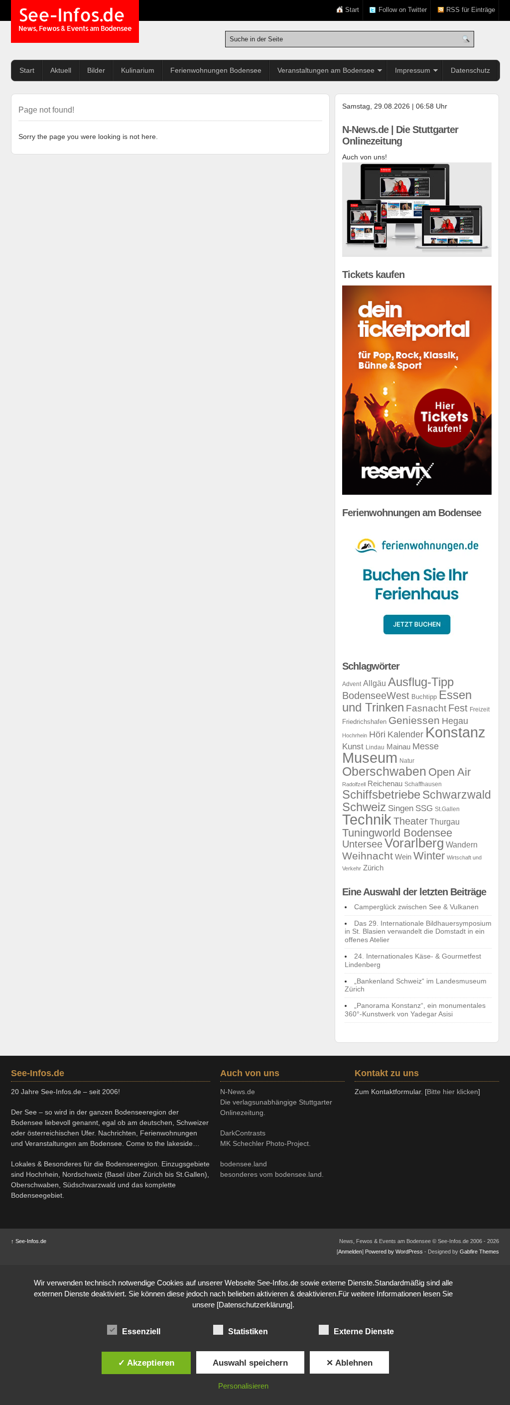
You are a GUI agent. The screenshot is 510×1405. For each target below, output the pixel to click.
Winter (429, 855)
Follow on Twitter (403, 9)
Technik (366, 820)
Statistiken (248, 1331)
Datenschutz (470, 70)
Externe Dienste (364, 1331)
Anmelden (350, 1252)
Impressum (412, 70)
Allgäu (374, 683)
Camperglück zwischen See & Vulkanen (416, 907)
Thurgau (445, 822)
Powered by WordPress (394, 1252)
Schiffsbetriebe (381, 794)
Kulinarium (137, 70)
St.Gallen (447, 809)
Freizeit (480, 709)
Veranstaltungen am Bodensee (326, 70)
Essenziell (141, 1331)
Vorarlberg (414, 843)
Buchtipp (424, 697)
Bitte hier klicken (452, 1092)
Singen (400, 808)
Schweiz (364, 807)
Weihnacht (367, 855)
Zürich (373, 868)
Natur (406, 760)
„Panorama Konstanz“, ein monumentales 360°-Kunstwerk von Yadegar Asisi (415, 1009)
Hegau (455, 721)
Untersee (362, 844)
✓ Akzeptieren (146, 1362)
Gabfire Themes (479, 1252)
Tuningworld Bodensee (397, 833)
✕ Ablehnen (349, 1362)
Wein (403, 857)
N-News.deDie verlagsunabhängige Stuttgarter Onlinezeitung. (276, 1102)
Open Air (449, 772)
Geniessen (414, 720)
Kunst (353, 746)
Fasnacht (426, 708)
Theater (410, 821)
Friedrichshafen (364, 721)
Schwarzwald (456, 794)
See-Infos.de (74, 19)
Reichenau (385, 784)
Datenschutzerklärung (254, 1304)
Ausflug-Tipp (421, 682)
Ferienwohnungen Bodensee (215, 70)
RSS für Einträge (470, 9)
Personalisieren (243, 1386)
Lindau (375, 747)
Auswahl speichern (250, 1362)
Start (352, 9)
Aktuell (60, 70)
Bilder (96, 70)
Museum (369, 758)
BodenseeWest (375, 695)
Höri (377, 734)
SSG (424, 808)
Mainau (398, 747)
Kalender (405, 734)
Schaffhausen (423, 784)
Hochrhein (354, 735)
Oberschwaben (384, 771)
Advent (351, 684)
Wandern (462, 845)
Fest (458, 707)
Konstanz (455, 732)
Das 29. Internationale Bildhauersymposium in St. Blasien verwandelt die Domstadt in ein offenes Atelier (418, 931)
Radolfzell (354, 784)
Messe (425, 746)
